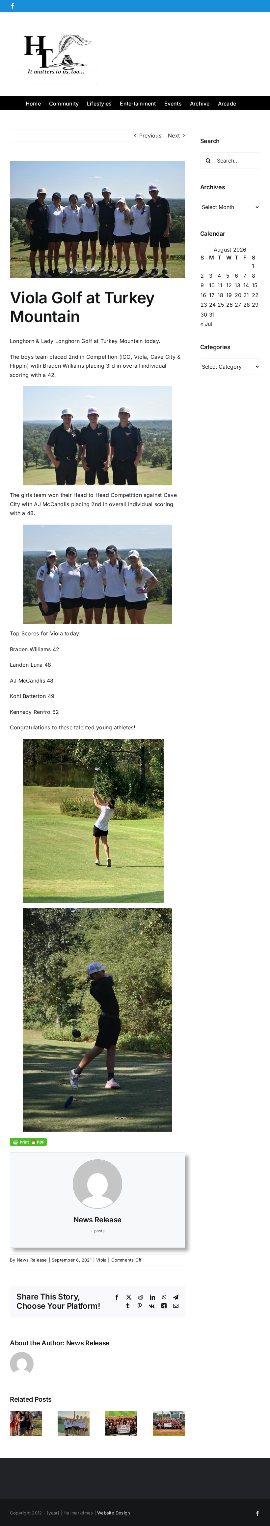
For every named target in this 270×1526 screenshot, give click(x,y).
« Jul (206, 323)
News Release (97, 1219)
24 (212, 304)
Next (174, 135)
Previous (150, 135)
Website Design (113, 1512)
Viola (101, 1260)
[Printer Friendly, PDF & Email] (28, 1141)
